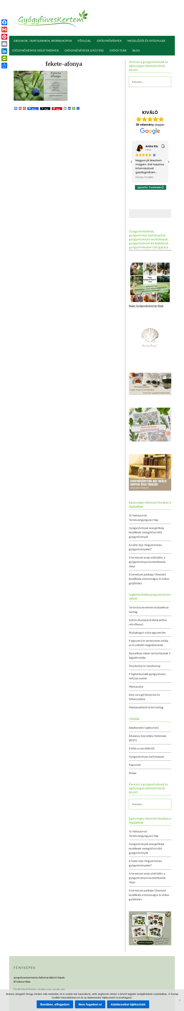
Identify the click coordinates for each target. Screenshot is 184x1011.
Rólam (132, 773)
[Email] (4, 44)
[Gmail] (4, 29)
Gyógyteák (118, 50)
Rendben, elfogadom (55, 1004)
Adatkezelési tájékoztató (144, 727)
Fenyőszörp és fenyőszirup (144, 665)
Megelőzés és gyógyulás (146, 40)
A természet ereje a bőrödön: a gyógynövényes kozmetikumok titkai (147, 562)
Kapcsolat (135, 764)
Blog (136, 50)
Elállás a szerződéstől (141, 748)
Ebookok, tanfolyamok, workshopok (43, 40)
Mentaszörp (136, 686)
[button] (168, 162)
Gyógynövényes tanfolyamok (146, 756)
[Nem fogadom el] (179, 1000)
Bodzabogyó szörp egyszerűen (147, 632)
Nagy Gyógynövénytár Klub (146, 305)
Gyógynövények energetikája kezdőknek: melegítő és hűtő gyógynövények (146, 532)
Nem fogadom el (90, 1004)
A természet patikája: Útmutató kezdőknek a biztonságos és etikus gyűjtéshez (149, 579)
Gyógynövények (109, 40)
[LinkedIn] (4, 51)
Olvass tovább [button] (144, 177)
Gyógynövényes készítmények (35, 50)
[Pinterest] (4, 36)
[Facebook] (4, 22)
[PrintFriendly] (4, 58)
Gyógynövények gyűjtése (84, 50)
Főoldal (84, 40)
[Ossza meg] (4, 65)
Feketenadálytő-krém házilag (146, 707)
